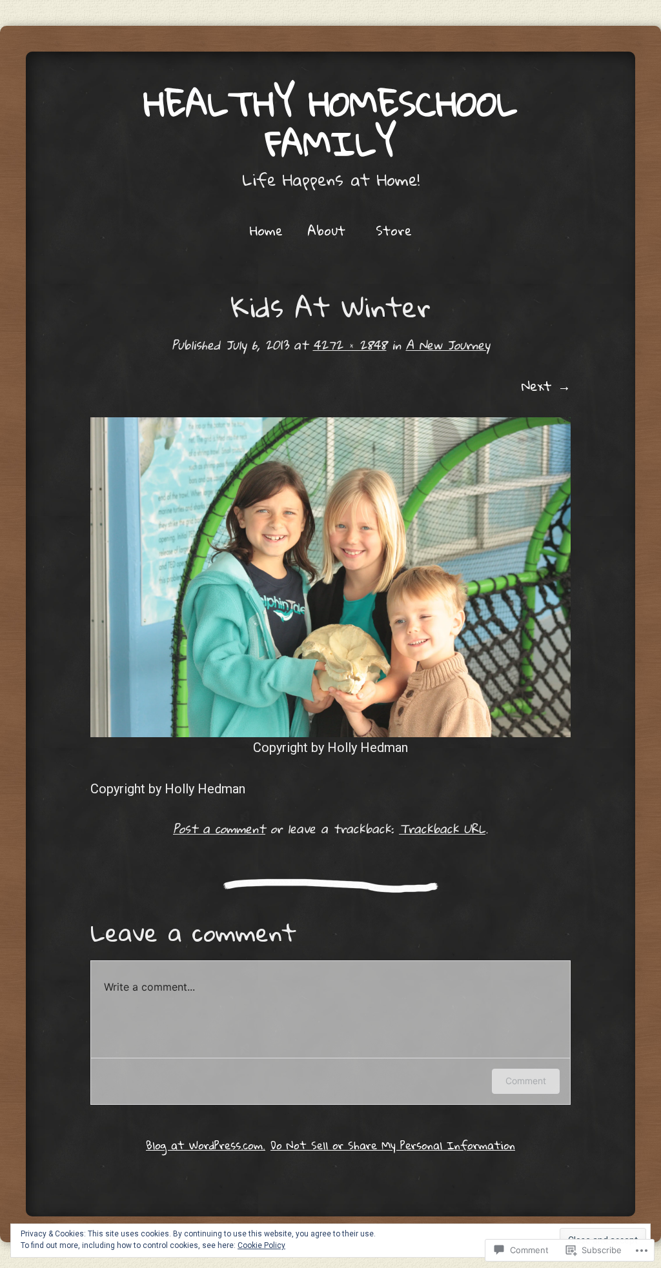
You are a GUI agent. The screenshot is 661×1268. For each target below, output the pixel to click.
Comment (525, 1080)
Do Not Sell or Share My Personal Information (392, 1145)
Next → (546, 386)
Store (394, 230)
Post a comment (219, 828)
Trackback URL (442, 828)
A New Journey (448, 344)
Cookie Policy (261, 1245)
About (326, 230)
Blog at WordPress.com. (205, 1145)
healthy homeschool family (330, 123)
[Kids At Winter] (330, 577)
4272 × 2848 (350, 344)
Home (266, 230)
